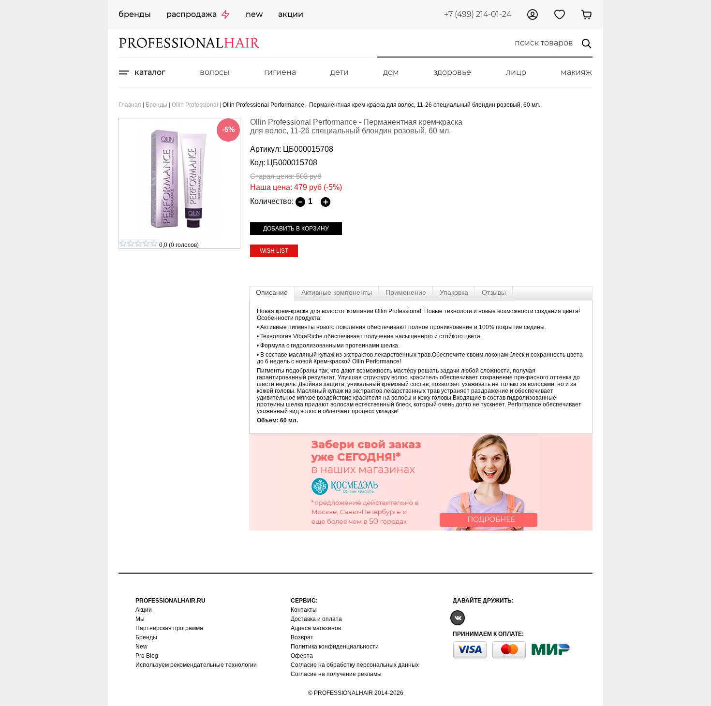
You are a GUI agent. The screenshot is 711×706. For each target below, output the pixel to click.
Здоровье (452, 72)
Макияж (576, 72)
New (254, 14)
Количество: (272, 201)
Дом (391, 72)
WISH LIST (274, 250)
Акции (290, 14)
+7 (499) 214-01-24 (477, 14)
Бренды (134, 14)
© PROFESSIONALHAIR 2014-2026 (355, 693)
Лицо (516, 72)
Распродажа (191, 14)
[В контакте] (457, 617)
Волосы (214, 72)
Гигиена (280, 72)
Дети (339, 72)
